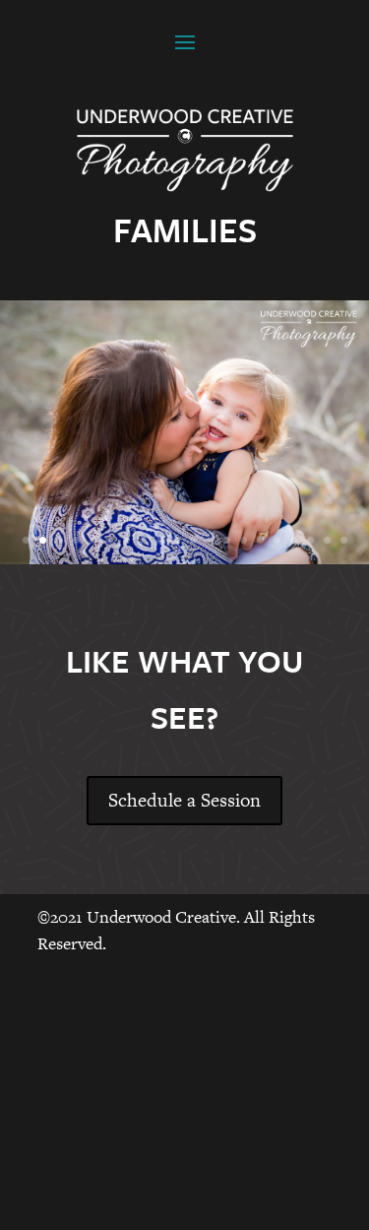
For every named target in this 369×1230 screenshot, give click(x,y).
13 (226, 540)
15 (260, 540)
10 (176, 540)
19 (327, 540)
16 (277, 540)
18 (310, 540)
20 (343, 540)
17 (293, 540)
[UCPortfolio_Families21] (184, 558)
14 (243, 540)
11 (193, 540)
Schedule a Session (184, 800)
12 (210, 540)
